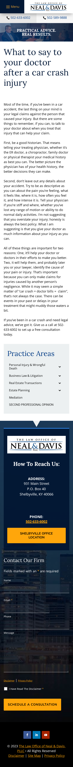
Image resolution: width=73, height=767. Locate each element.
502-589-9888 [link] (57, 17)
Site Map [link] (34, 756)
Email (8, 600)
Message (9, 632)
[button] (12, 7)
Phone (7, 616)
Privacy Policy (25, 680)
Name (7, 580)
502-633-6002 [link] (20, 17)
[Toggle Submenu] (59, 366)
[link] (48, 7)
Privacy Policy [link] (54, 756)
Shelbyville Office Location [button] (36, 535)
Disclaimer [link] (16, 756)
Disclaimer (9, 680)
